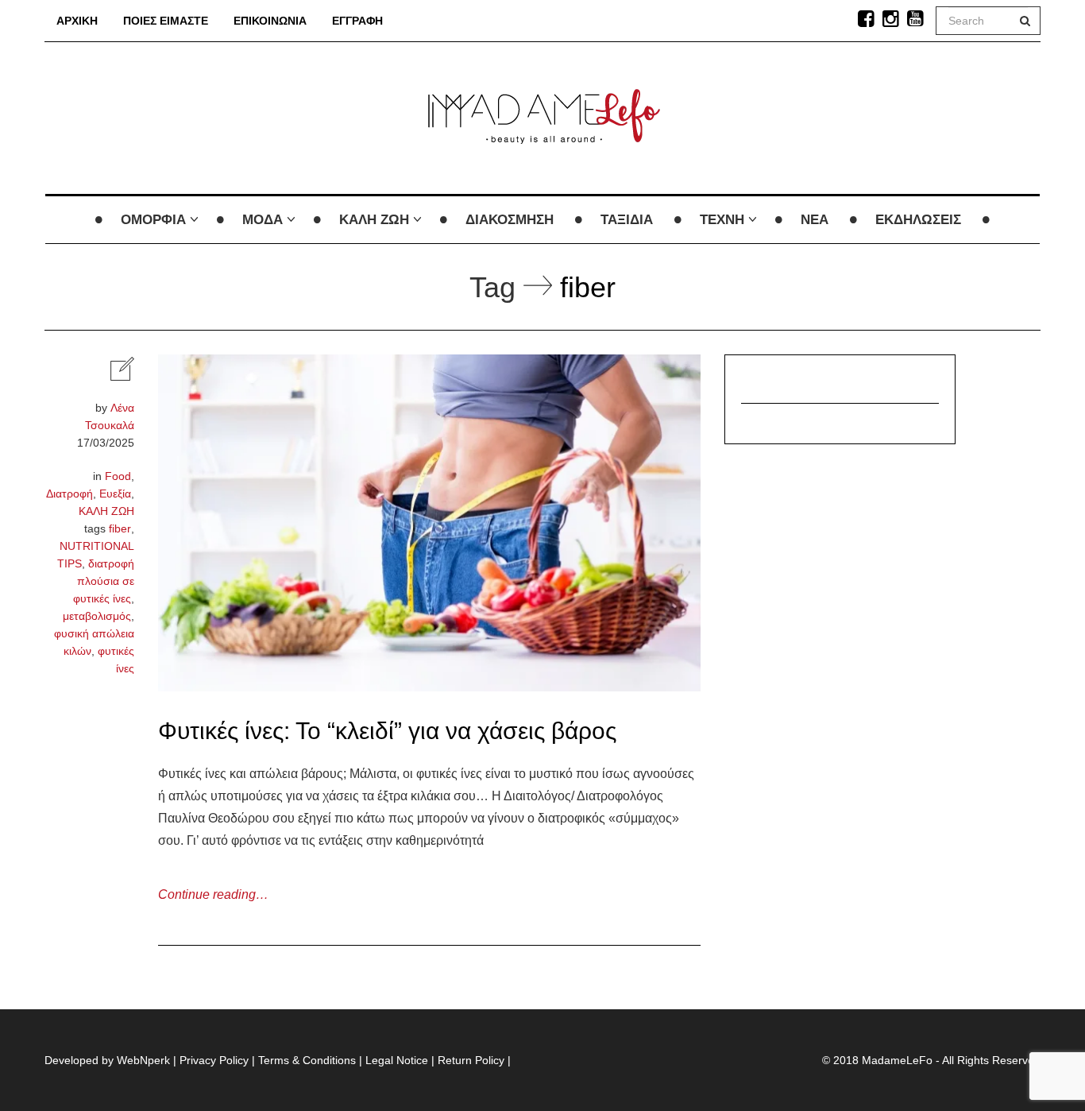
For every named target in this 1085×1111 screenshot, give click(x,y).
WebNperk (143, 1060)
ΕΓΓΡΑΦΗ (357, 20)
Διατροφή (69, 493)
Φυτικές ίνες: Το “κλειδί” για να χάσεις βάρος (387, 731)
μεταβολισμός (97, 616)
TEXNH (722, 219)
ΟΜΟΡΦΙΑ (153, 219)
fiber (120, 528)
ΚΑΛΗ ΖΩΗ (374, 219)
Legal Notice (396, 1060)
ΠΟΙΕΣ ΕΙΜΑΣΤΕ (165, 20)
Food (118, 476)
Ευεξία (115, 493)
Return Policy (471, 1060)
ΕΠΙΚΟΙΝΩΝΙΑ (270, 20)
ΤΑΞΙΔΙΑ (626, 219)
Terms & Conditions (307, 1060)
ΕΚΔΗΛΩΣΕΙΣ (918, 219)
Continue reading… (213, 894)
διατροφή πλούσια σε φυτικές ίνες (103, 581)
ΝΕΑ (814, 219)
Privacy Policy (214, 1060)
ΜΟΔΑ (262, 219)
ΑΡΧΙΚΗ (77, 20)
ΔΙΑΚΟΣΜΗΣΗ (509, 219)
